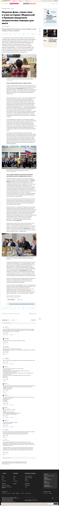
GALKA (6, 439)
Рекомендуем (46, 38)
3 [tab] (50, 25)
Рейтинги (26, 479)
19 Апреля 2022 (4, 26)
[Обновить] (40, 319)
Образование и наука (6, 8)
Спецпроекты (27, 483)
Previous (44, 25)
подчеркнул (28, 193)
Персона (3, 477)
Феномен (6, 429)
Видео (14, 477)
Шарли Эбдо (7, 346)
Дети (13, 8)
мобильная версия (28, 493)
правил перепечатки (34, 500)
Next (56, 25)
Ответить (11, 334)
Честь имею (7, 358)
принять (55, 503)
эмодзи (7, 333)
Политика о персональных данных (29, 497)
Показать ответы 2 (6, 334)
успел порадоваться (20, 285)
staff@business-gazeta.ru (48, 486)
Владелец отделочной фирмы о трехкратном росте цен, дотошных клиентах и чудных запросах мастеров (50, 21)
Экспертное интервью (30, 473)
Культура (15, 473)
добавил (21, 231)
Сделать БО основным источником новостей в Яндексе (21, 303)
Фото (14, 479)
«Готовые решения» (52, 12)
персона (45, 9)
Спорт (4, 473)
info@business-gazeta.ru (47, 479)
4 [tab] (50, 46)
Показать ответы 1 (6, 363)
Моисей (6, 366)
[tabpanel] (50, 16)
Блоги (3, 479)
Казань (3, 3)
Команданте (7, 338)
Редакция (3, 483)
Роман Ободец (51, 11)
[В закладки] (40, 31)
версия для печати (33, 313)
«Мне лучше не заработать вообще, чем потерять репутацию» (50, 17)
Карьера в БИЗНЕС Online (5, 485)
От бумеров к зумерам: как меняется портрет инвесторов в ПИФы (49, 40)
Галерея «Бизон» (27, 485)
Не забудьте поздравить (28, 477)
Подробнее (45, 503)
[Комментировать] (40, 28)
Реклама (14, 483)
